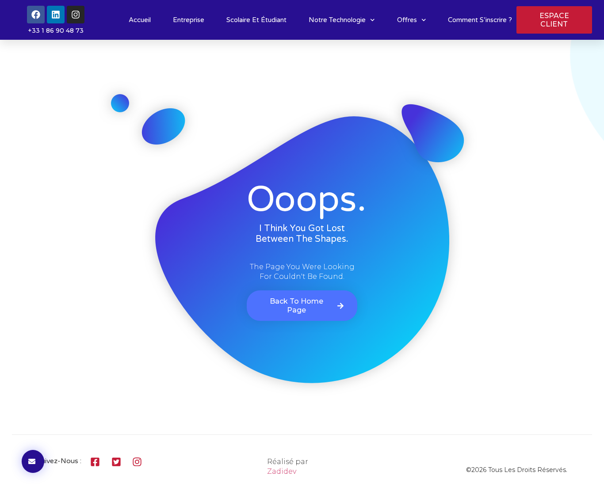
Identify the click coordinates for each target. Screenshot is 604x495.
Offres (407, 20)
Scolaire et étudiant (256, 20)
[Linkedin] (56, 14)
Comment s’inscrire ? (480, 20)
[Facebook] (36, 14)
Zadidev (281, 471)
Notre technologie (337, 20)
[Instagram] (75, 14)
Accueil (140, 20)
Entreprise (188, 20)
